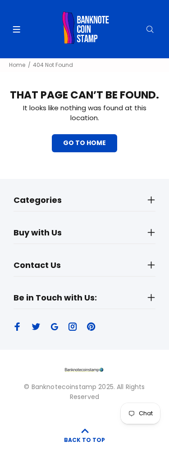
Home (17, 65)
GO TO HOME (84, 142)
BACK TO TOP (84, 440)
